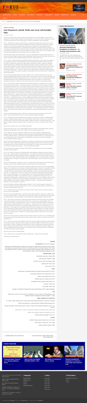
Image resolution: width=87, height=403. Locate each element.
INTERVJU (15, 14)
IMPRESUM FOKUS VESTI (71, 378)
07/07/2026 (27, 362)
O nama (67, 382)
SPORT (4, 18)
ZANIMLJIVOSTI (48, 14)
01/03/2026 (68, 79)
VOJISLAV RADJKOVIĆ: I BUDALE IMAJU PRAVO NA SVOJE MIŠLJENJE (42, 336)
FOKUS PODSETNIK (10, 344)
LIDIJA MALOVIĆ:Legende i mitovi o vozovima (74, 86)
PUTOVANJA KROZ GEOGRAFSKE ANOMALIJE (74, 76)
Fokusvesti (12, 400)
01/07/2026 (47, 362)
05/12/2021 (6, 35)
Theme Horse (24, 400)
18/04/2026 (68, 70)
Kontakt (67, 380)
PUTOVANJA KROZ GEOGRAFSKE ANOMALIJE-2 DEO (74, 67)
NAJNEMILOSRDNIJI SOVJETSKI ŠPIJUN (14, 335)
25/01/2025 (68, 89)
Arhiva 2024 (47, 378)
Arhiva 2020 (47, 385)
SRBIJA (25, 383)
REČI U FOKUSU (30, 14)
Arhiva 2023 (47, 380)
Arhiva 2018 (47, 389)
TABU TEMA (73, 14)
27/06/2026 (62, 53)
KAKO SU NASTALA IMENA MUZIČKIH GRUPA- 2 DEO (32, 360)
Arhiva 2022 (47, 382)
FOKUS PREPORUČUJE (67, 26)
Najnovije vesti (7, 14)
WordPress (40, 400)
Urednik (11, 35)
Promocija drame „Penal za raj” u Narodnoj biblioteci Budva (12, 360)
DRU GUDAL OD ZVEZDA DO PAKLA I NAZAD (53, 360)
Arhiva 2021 (47, 383)
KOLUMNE (57, 14)
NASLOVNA (11, 27)
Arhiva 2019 (47, 387)
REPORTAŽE (39, 14)
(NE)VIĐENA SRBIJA (27, 385)
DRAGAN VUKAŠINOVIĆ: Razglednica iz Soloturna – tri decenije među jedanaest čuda (70, 49)
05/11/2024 (68, 99)
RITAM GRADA (22, 14)
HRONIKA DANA (64, 14)
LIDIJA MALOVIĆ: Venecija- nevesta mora (74, 97)
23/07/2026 (6, 364)
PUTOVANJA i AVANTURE (65, 45)
